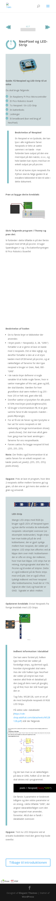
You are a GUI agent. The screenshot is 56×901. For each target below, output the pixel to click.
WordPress (28, 896)
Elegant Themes (28, 892)
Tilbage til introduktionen (28, 862)
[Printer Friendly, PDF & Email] (9, 881)
